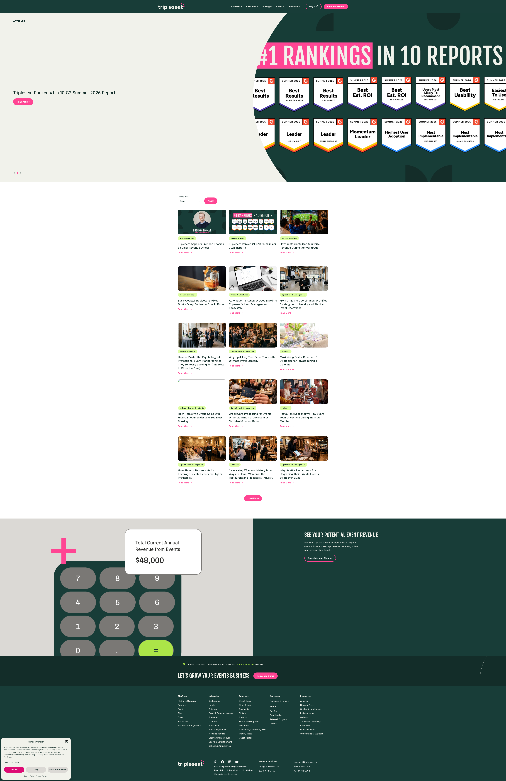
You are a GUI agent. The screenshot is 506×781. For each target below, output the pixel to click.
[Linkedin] (229, 761)
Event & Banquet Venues (220, 713)
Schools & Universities (219, 746)
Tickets (242, 713)
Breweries (213, 717)
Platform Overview (187, 701)
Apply (211, 201)
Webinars (305, 717)
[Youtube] (237, 761)
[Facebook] (222, 761)
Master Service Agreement (225, 774)
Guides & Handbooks (310, 709)
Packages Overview (279, 701)
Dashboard (244, 725)
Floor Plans (245, 705)
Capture (182, 705)
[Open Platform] (241, 6)
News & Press (307, 705)
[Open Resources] (301, 6)
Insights (243, 717)
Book (180, 709)
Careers (274, 723)
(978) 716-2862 (302, 770)
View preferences (57, 769)
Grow (180, 717)
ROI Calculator (307, 729)
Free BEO (305, 725)
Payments (244, 709)
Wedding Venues (216, 733)
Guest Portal (245, 737)
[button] (66, 742)
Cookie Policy (29, 776)
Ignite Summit (307, 713)
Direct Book (245, 701)
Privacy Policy (41, 776)
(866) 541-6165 (302, 766)
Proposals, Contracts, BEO (252, 729)
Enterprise (213, 725)
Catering (212, 709)
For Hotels (183, 721)
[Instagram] (215, 761)
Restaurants (214, 701)
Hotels (211, 705)
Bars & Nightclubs (217, 729)
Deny (36, 769)
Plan (180, 713)
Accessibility (219, 770)
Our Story (275, 711)
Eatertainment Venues (219, 737)
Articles (304, 701)
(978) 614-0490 (267, 770)
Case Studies (276, 715)
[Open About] (283, 6)
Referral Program (278, 719)
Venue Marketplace (249, 721)
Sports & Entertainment (220, 742)
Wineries (212, 721)
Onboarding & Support (311, 733)
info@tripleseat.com (269, 766)
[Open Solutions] (257, 6)
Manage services (12, 762)
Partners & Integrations (189, 725)
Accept (14, 769)
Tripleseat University (310, 721)
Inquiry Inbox (245, 733)
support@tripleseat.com (306, 762)
